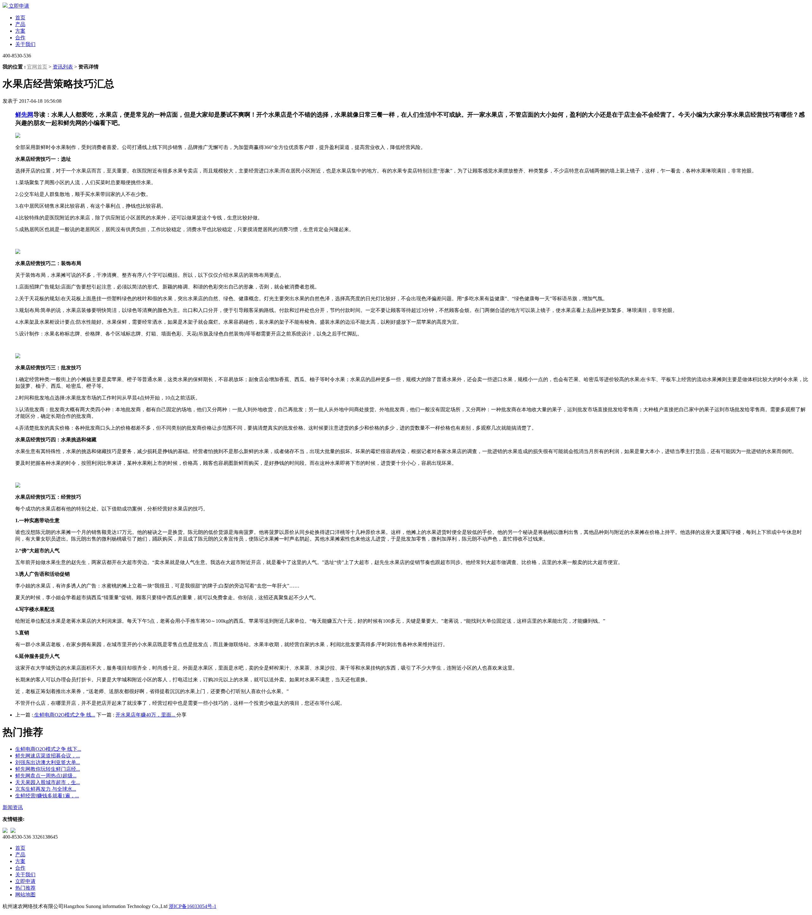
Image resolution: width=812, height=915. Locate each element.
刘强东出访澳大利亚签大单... (47, 762)
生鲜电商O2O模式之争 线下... (48, 749)
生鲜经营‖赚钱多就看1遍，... (47, 795)
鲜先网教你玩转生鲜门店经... (47, 769)
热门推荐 (25, 888)
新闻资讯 (13, 807)
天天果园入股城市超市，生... (47, 782)
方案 (20, 31)
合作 (20, 37)
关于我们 (25, 44)
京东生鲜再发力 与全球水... (45, 789)
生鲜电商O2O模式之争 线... (64, 714)
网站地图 (25, 894)
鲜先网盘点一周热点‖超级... (45, 775)
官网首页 (37, 66)
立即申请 (19, 6)
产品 (20, 24)
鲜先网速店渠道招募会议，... (47, 755)
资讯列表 (63, 66)
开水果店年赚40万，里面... (145, 714)
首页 (20, 17)
